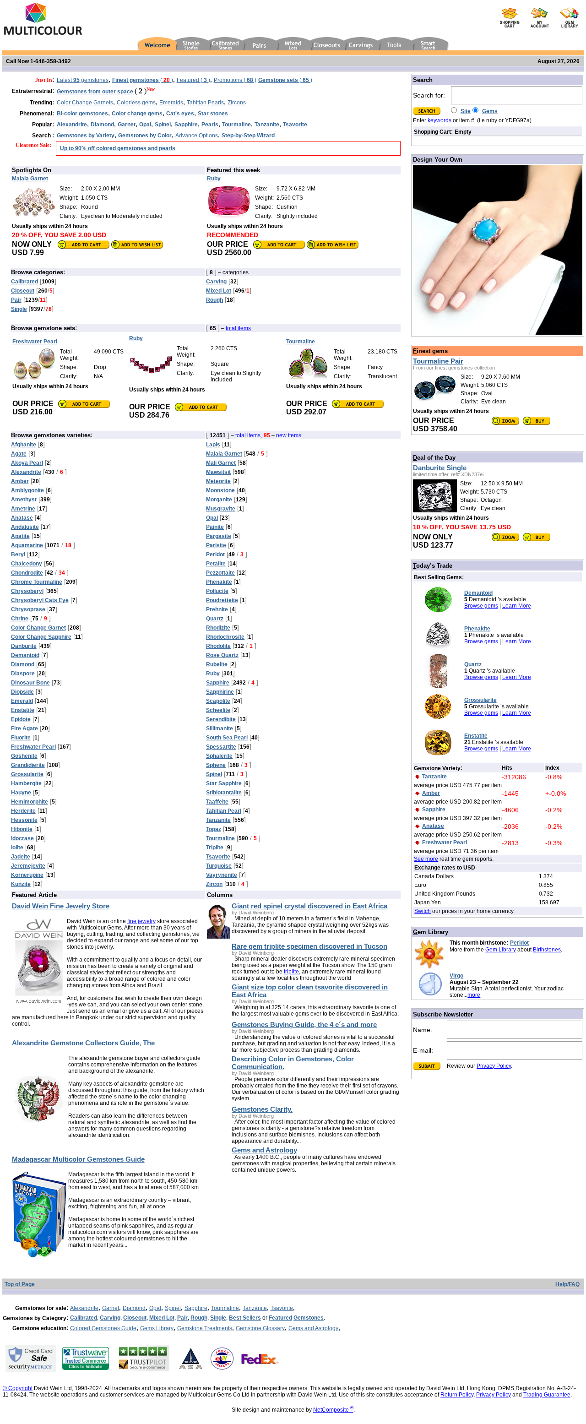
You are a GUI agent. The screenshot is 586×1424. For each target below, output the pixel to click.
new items (288, 435)
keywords (439, 120)
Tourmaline (225, 1308)
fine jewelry (141, 921)
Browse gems (481, 606)
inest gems (430, 351)
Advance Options (196, 135)
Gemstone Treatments (204, 1328)
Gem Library (500, 949)
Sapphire (195, 1308)
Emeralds (171, 102)
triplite (291, 971)
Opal (155, 1308)
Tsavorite (282, 1308)
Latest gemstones (83, 80)
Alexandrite (84, 1308)
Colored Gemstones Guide (103, 1328)
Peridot (519, 943)
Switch (422, 911)
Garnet (110, 1308)
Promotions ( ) (235, 80)
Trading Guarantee (546, 1394)
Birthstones (547, 949)
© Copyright (18, 1388)
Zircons (237, 102)
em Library (430, 932)
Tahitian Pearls (205, 102)
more (473, 995)
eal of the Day (434, 457)
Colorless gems (136, 102)
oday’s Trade (432, 565)
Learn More (516, 606)
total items (238, 328)
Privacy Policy (494, 1066)
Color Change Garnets (85, 102)
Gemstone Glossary (260, 1328)
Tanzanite (255, 1308)
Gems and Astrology (313, 1328)
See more (426, 859)
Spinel (173, 1308)
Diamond (134, 1308)
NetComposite (333, 1410)
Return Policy (456, 1394)
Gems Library (157, 1328)
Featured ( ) (193, 80)
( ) (142, 80)
